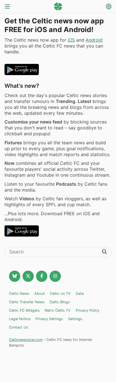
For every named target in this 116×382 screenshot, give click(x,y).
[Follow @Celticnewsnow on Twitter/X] (28, 276)
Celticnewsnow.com (26, 340)
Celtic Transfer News (26, 302)
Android (94, 40)
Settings (75, 319)
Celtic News (19, 293)
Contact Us (18, 327)
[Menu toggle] (7, 7)
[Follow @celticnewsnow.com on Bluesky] (14, 276)
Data (80, 293)
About (39, 293)
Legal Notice (19, 319)
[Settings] (108, 7)
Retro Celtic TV (58, 310)
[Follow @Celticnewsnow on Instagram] (55, 276)
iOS (71, 40)
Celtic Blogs (60, 302)
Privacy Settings (49, 319)
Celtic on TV (60, 293)
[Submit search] (104, 252)
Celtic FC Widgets (24, 310)
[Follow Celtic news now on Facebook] (41, 276)
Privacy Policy (87, 310)
